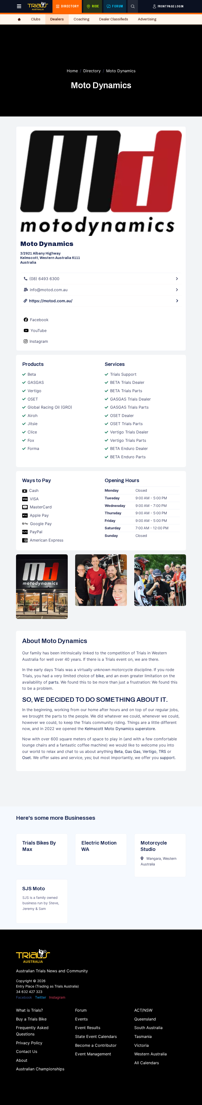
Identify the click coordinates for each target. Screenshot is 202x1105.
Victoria (141, 1045)
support (167, 757)
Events (81, 1019)
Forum (81, 1010)
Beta (118, 751)
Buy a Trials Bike (31, 1019)
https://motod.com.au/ (50, 300)
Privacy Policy (29, 1042)
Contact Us (26, 1051)
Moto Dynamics (120, 70)
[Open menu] (19, 6)
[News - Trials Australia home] (38, 6)
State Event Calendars (96, 1036)
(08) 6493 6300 (44, 278)
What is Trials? (29, 1010)
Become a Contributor (96, 1045)
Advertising (147, 19)
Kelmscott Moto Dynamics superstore (120, 728)
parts (53, 682)
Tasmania (143, 1036)
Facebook (39, 319)
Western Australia (150, 1053)
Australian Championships (40, 1068)
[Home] (19, 19)
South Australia (148, 1027)
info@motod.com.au (48, 289)
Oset (26, 757)
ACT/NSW (143, 1010)
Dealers (57, 19)
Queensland (145, 1019)
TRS (162, 751)
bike (100, 675)
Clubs (35, 19)
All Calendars (146, 1062)
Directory (92, 70)
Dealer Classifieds (113, 19)
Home (72, 70)
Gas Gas (132, 751)
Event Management (93, 1053)
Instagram (39, 341)
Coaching (81, 19)
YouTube (39, 330)
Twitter (40, 997)
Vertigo (149, 751)
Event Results (87, 1027)
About (21, 1060)
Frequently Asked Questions (32, 1030)
